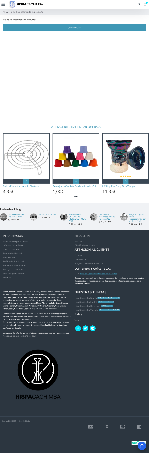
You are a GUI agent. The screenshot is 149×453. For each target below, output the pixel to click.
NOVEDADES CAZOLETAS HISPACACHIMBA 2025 (77, 217)
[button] (75, 196)
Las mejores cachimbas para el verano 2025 (107, 216)
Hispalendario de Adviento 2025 (16, 215)
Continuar (74, 27)
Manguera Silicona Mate (114, 186)
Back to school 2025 (48, 214)
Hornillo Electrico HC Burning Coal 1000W (25, 186)
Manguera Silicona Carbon (65, 186)
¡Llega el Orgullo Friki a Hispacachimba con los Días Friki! (137, 217)
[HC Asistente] (142, 446)
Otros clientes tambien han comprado (76, 127)
